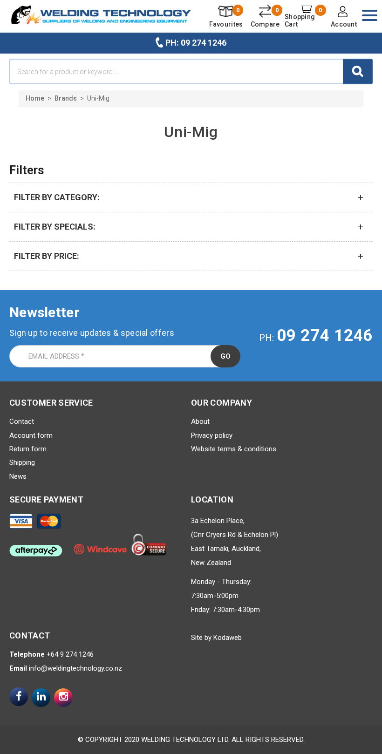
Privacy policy (211, 435)
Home (35, 98)
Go (225, 356)
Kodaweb (227, 637)
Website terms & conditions (233, 449)
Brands (66, 98)
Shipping (22, 462)
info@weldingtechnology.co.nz (75, 668)
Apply (357, 71)
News (18, 476)
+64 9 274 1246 (70, 654)
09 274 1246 (325, 335)
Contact (21, 421)
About (200, 421)
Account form (31, 435)
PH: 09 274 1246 (195, 43)
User (343, 17)
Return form (28, 449)
